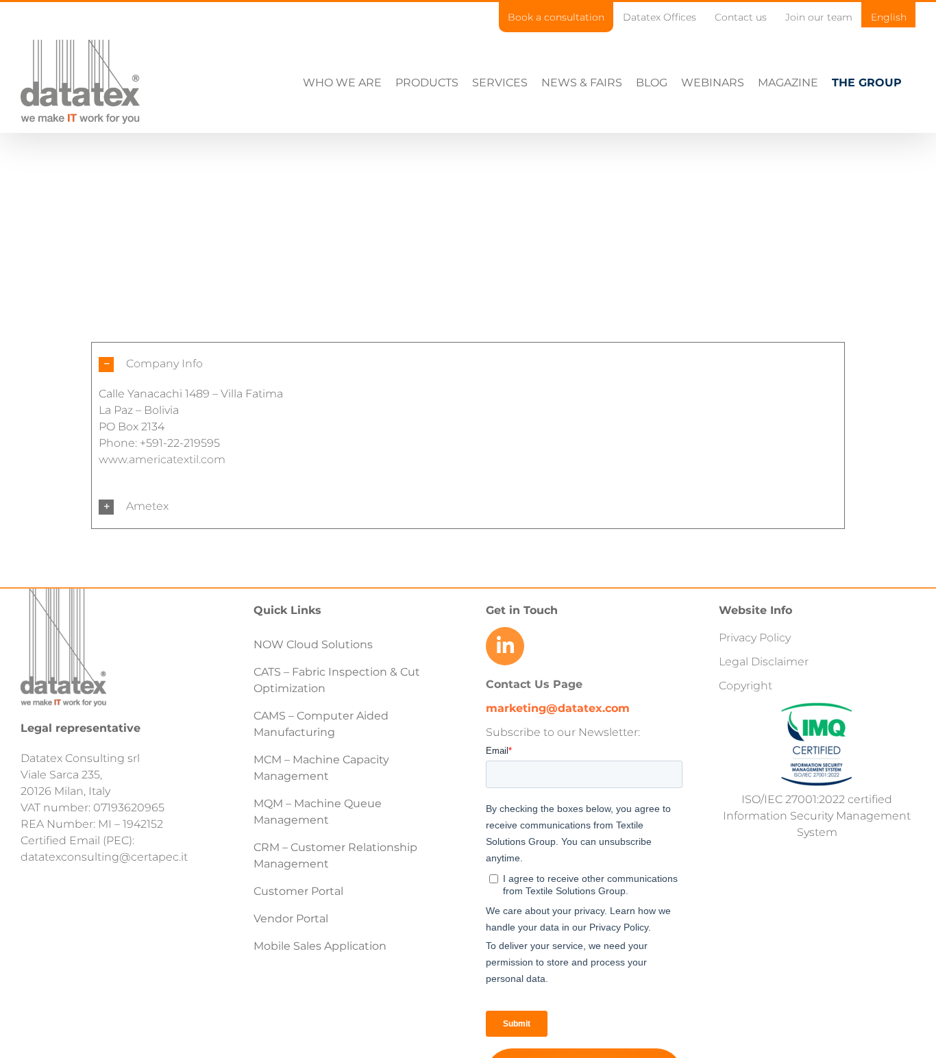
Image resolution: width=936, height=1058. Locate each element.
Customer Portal (298, 891)
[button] (468, 364)
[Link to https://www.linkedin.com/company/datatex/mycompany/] (505, 646)
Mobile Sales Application (320, 945)
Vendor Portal (292, 918)
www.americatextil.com (162, 459)
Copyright (745, 685)
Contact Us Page (534, 684)
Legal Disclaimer (764, 661)
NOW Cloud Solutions (313, 644)
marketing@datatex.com (558, 708)
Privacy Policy (755, 637)
